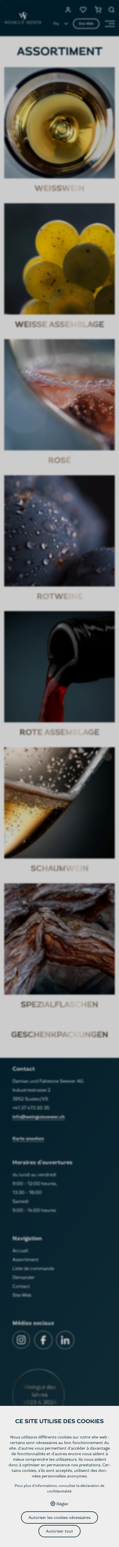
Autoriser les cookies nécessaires (59, 1517)
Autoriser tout (59, 1531)
